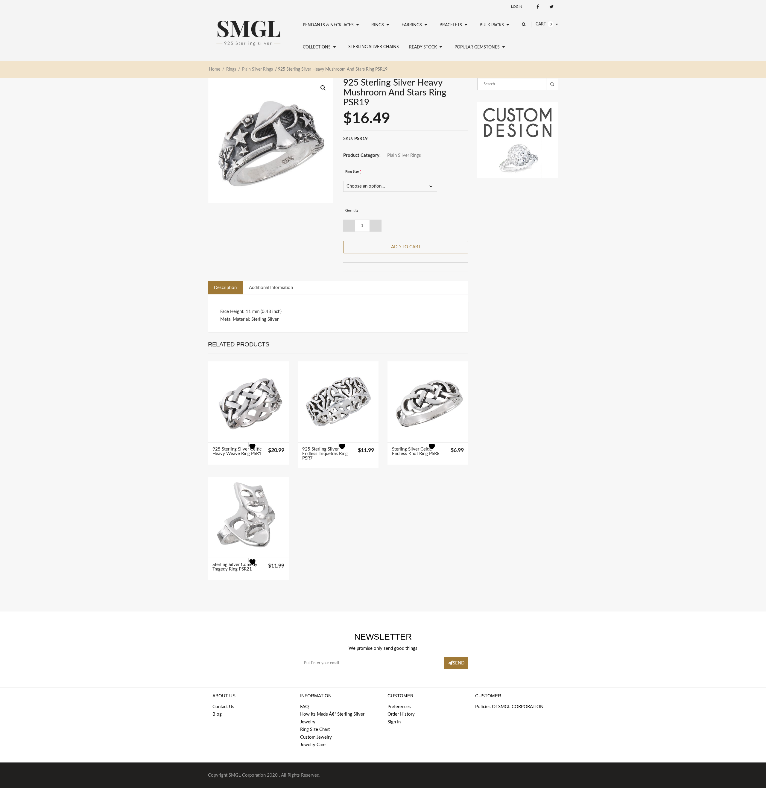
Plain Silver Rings (257, 69)
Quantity (351, 210)
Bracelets (451, 25)
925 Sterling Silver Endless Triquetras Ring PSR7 (325, 453)
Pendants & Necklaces (328, 25)
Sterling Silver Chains (373, 47)
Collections (317, 47)
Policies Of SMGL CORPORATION (509, 707)
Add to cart (406, 247)
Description (225, 287)
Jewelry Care (313, 745)
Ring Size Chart (315, 729)
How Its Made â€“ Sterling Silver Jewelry (332, 718)
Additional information (271, 287)
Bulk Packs (492, 25)
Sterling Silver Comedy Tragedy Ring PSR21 (234, 566)
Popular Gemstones (477, 47)
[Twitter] (551, 6)
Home (214, 69)
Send (458, 663)
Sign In (394, 722)
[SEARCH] (552, 84)
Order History (401, 714)
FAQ (304, 707)
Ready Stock (423, 47)
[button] (323, 88)
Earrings (412, 25)
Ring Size (353, 171)
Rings (377, 25)
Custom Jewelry (316, 737)
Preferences (399, 707)
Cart (541, 24)
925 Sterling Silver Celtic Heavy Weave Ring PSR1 (237, 451)
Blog (217, 714)
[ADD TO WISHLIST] (256, 449)
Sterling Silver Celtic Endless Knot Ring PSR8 (416, 451)
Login (516, 6)
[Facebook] (538, 6)
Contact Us (223, 707)
